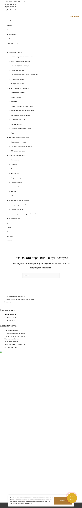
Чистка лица (15, 160)
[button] (10, 21)
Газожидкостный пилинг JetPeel (21, 146)
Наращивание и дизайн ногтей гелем (23, 110)
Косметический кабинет (16, 155)
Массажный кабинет (15, 187)
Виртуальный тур (12, 43)
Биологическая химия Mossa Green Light (24, 74)
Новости (9, 241)
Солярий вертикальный (18, 205)
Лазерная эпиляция (15, 218)
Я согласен (63, 500)
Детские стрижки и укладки (20, 66)
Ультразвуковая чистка (18, 142)
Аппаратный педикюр (18, 92)
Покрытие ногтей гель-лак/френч (22, 106)
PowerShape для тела (17, 209)
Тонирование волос (17, 83)
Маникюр (14, 101)
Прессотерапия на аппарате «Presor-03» (24, 214)
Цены (8, 223)
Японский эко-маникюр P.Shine (21, 128)
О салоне (9, 30)
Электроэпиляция (16, 182)
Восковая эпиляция (17, 169)
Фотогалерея (13, 34)
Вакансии (12, 39)
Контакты (9, 236)
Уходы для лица (16, 178)
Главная (9, 25)
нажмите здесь (28, 503)
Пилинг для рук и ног (18, 119)
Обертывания (15, 196)
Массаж (13, 191)
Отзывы (9, 232)
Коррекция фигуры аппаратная (19, 200)
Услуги (8, 48)
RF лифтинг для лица (18, 151)
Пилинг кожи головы (17, 79)
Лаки (12, 133)
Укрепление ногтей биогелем (20, 115)
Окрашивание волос (17, 70)
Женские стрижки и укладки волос (22, 57)
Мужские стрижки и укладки (20, 61)
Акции (8, 227)
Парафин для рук (16, 124)
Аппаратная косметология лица (19, 137)
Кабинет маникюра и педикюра (19, 88)
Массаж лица (15, 173)
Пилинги (14, 164)
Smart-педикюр (16, 97)
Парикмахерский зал (15, 52)
